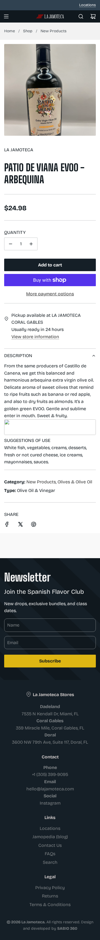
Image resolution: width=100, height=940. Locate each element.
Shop (27, 31)
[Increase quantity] (31, 244)
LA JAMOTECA (18, 149)
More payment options (50, 293)
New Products (53, 31)
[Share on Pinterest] (34, 525)
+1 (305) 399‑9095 (50, 774)
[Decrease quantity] (10, 244)
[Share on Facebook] (7, 525)
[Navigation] (6, 16)
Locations (87, 5)
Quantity (15, 232)
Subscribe (50, 661)
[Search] (81, 16)
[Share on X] (20, 525)
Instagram (50, 803)
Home (9, 31)
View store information (35, 336)
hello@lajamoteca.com (50, 788)
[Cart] (93, 16)
